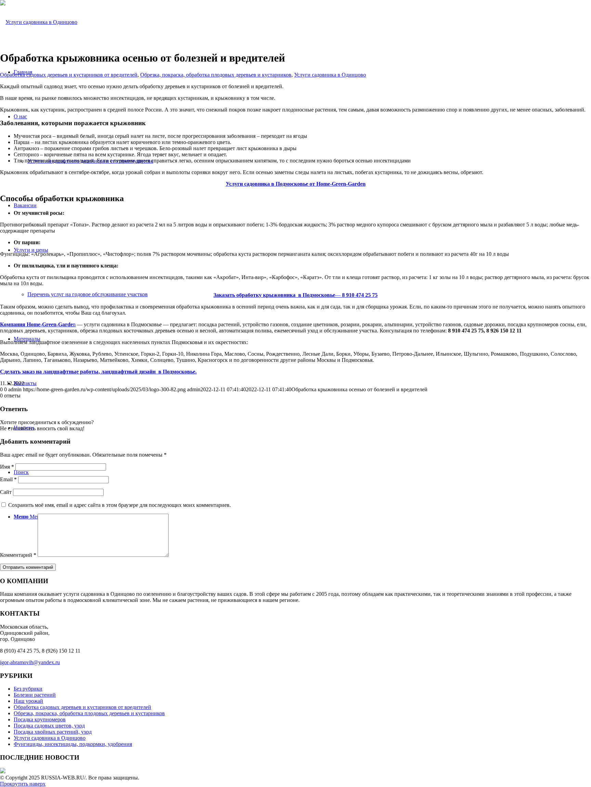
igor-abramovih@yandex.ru (30, 662)
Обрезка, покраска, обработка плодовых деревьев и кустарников (215, 75)
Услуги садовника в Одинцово (330, 75)
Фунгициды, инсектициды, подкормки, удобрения (73, 744)
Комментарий (18, 555)
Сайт (6, 492)
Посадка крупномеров (40, 719)
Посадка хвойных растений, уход (53, 732)
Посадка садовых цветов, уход (49, 726)
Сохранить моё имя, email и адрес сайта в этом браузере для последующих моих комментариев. (119, 505)
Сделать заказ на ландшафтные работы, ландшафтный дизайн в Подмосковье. (98, 372)
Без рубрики (28, 689)
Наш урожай (28, 701)
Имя (7, 467)
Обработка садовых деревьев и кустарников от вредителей (68, 75)
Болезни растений (35, 695)
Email (8, 479)
